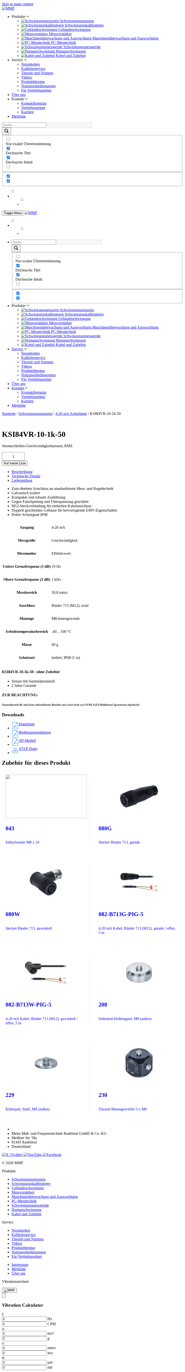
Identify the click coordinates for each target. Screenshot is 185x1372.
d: (3, 1358)
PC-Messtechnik (24, 1201)
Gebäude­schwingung (28, 1188)
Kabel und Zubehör (26, 1214)
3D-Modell (27, 740)
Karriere (27, 112)
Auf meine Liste (15, 463)
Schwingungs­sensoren (36, 414)
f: (3, 1314)
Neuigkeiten (30, 64)
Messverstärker (23, 1192)
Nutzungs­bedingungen (38, 86)
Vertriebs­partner (33, 108)
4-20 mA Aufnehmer (71, 414)
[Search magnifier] (6, 131)
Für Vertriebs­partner (36, 90)
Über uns (19, 95)
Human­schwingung (26, 1210)
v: (3, 1343)
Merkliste (19, 116)
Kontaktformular (33, 103)
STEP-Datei (28, 749)
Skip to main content (17, 4)
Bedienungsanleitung (35, 732)
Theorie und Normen (37, 73)
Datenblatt (26, 724)
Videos (26, 77)
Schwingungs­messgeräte (30, 1205)
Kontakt (18, 388)
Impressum (20, 1265)
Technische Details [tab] (26, 476)
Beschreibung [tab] (22, 472)
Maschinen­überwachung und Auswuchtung (45, 1197)
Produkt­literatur (33, 82)
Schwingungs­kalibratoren (31, 1184)
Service (18, 349)
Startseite (9, 414)
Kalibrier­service (33, 69)
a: (3, 1329)
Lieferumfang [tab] (22, 480)
